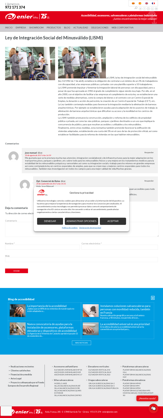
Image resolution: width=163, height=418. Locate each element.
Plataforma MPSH (132, 388)
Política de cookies (70, 227)
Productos (54, 27)
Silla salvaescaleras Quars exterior (67, 391)
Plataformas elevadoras (133, 380)
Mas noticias (81, 343)
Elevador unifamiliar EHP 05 (68, 370)
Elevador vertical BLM (100, 372)
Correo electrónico (92, 243)
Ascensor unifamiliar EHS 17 (68, 374)
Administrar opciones (81, 221)
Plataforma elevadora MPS (136, 390)
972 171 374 (15, 7)
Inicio (9, 27)
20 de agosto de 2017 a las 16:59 (38, 155)
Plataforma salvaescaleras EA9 (137, 375)
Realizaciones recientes (22, 366)
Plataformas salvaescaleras (135, 366)
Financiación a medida (21, 374)
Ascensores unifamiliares (66, 366)
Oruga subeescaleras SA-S (101, 386)
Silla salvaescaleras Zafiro (68, 395)
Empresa (21, 27)
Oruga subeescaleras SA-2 (102, 383)
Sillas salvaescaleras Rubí (67, 386)
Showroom (36, 27)
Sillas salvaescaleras (63, 380)
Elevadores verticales (98, 366)
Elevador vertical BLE (99, 374)
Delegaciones (99, 27)
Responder (149, 152)
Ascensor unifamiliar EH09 (67, 372)
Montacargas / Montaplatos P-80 (138, 394)
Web (7, 256)
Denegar (50, 221)
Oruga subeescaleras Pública (103, 388)
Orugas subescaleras (98, 380)
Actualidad (80, 27)
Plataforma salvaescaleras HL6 (137, 371)
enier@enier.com (109, 412)
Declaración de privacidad (90, 227)
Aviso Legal (16, 378)
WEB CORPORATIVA (123, 27)
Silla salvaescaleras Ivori (67, 388)
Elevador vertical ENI (99, 370)
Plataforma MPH (131, 386)
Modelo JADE (60, 383)
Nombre (10, 243)
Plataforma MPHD (132, 383)
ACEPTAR (113, 221)
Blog (67, 27)
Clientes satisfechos (20, 370)
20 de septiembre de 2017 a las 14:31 (51, 183)
